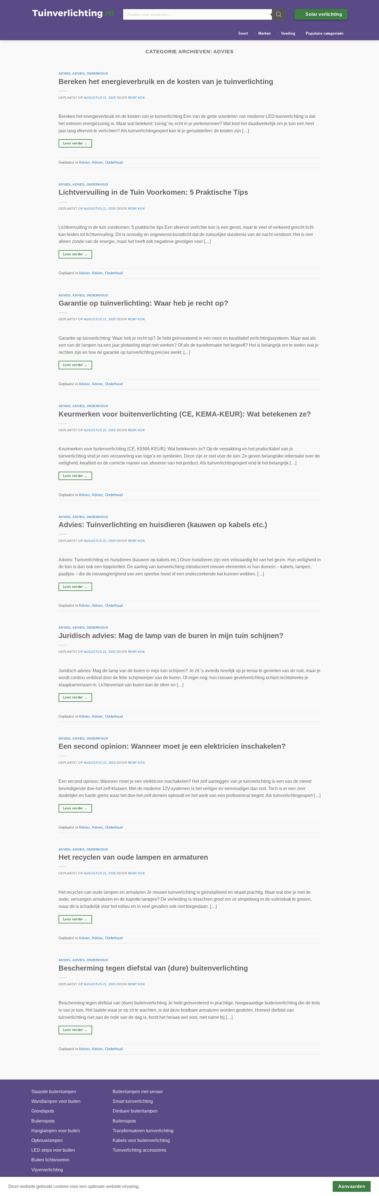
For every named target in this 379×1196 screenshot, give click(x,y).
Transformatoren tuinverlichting (143, 1130)
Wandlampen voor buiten (55, 1101)
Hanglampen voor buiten (55, 1130)
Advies (64, 73)
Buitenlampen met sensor (138, 1091)
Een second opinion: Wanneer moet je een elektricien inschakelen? (172, 746)
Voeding (288, 33)
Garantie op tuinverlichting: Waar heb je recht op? (143, 303)
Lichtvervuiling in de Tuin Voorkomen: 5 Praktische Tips (153, 192)
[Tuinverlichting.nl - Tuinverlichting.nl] (73, 13)
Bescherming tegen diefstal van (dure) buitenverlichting (153, 968)
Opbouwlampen (47, 1140)
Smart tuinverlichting (133, 1101)
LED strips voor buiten (53, 1150)
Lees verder (75, 143)
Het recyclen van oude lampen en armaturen (133, 857)
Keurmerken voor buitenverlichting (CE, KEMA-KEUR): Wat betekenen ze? (185, 414)
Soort (243, 33)
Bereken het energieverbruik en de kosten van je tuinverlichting (166, 81)
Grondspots (42, 1111)
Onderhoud (97, 73)
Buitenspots (43, 1121)
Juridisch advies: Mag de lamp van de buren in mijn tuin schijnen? (171, 635)
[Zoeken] (279, 14)
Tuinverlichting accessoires (139, 1150)
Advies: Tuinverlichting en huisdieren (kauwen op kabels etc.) (163, 525)
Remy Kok (136, 97)
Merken (264, 33)
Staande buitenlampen (53, 1091)
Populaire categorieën (324, 33)
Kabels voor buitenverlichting (141, 1140)
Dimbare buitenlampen (135, 1111)
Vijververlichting (47, 1169)
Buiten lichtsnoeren (50, 1159)
